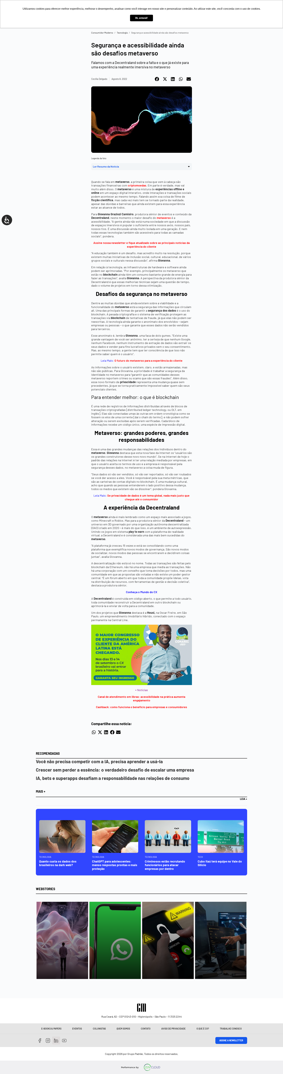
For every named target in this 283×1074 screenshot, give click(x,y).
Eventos (77, 1028)
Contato (146, 1028)
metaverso (164, 218)
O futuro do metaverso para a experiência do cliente (148, 360)
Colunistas (99, 1028)
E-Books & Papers (51, 1028)
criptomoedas (137, 185)
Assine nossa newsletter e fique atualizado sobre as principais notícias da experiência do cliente (141, 244)
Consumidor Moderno (102, 32)
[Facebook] (40, 1041)
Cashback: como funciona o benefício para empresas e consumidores (141, 707)
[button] (157, 79)
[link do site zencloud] (152, 1067)
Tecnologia (122, 32)
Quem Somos (123, 1028)
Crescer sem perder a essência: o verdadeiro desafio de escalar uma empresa (115, 770)
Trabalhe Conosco (231, 1028)
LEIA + (243, 798)
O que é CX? (203, 1028)
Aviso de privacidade (173, 1028)
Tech (200, 857)
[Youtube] (64, 1041)
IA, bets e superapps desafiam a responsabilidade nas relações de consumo (112, 778)
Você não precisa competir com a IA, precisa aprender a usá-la (99, 761)
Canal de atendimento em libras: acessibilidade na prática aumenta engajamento (141, 698)
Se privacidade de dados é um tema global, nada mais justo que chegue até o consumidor (148, 497)
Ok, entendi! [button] (141, 18)
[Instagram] (48, 1041)
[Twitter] (56, 1041)
